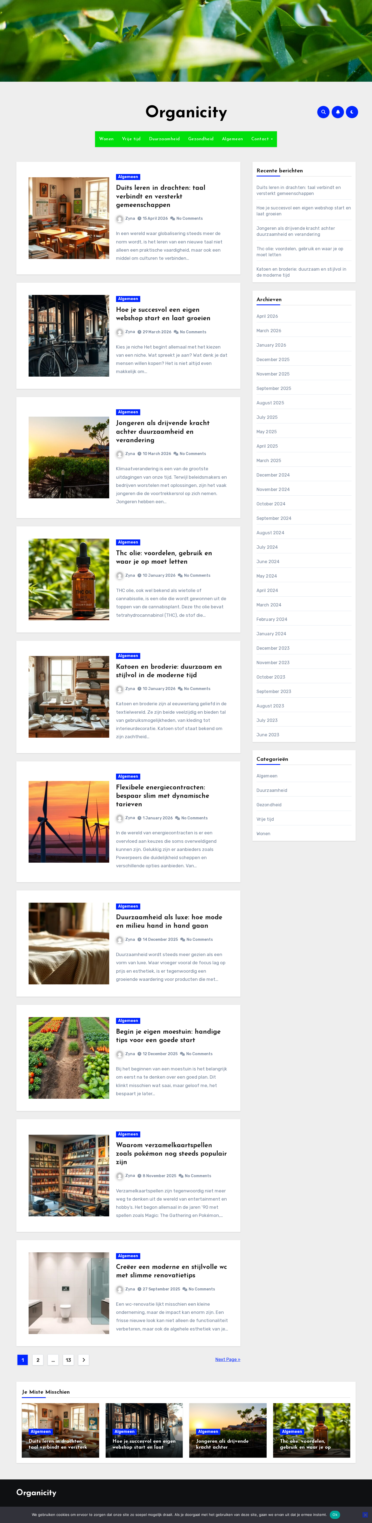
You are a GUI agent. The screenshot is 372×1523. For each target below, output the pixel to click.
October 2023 (271, 677)
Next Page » (227, 1359)
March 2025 (269, 460)
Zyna (130, 218)
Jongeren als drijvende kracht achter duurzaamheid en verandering (163, 432)
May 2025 (267, 431)
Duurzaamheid (164, 139)
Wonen (106, 139)
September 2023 (274, 691)
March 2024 (269, 605)
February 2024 (272, 619)
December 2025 (273, 359)
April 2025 (267, 446)
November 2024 (273, 489)
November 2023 (273, 662)
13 (68, 1360)
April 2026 (267, 316)
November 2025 (273, 374)
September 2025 (274, 388)
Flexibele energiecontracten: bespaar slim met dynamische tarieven (162, 796)
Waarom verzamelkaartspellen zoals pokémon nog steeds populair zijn (171, 1154)
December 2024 (273, 475)
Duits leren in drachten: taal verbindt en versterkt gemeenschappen (160, 196)
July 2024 (267, 547)
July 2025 (267, 417)
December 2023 (273, 648)
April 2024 (267, 590)
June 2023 (268, 734)
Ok (335, 1514)
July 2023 (267, 720)
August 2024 (270, 532)
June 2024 (268, 561)
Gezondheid (201, 139)
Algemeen (232, 139)
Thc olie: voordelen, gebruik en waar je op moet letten (305, 1447)
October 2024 (271, 503)
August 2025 (270, 402)
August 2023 (270, 706)
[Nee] (365, 1515)
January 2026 (271, 345)
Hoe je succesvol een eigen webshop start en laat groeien (144, 1447)
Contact (260, 139)
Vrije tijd (131, 139)
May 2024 (267, 576)
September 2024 (274, 518)
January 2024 (271, 633)
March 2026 (269, 330)
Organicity (186, 113)
